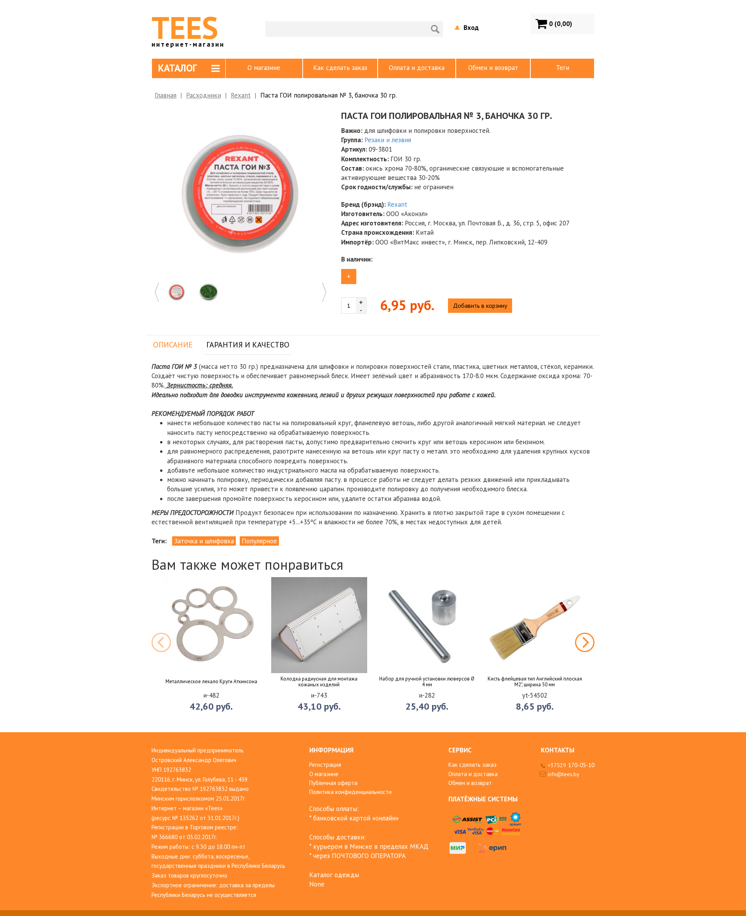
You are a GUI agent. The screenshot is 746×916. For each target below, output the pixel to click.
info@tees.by (563, 774)
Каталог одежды (334, 875)
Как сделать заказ (340, 67)
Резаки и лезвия (387, 140)
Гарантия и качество (247, 345)
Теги (562, 67)
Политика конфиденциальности (350, 792)
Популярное (259, 541)
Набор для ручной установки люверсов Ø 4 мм (426, 681)
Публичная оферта (333, 783)
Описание (173, 345)
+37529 (571, 765)
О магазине (264, 67)
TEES (188, 27)
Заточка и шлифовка (204, 541)
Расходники (203, 95)
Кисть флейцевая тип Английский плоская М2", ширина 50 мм (535, 681)
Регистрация (325, 764)
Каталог (177, 68)
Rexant (241, 95)
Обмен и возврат (493, 67)
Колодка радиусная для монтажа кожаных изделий (319, 681)
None (316, 884)
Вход (471, 27)
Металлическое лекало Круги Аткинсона (211, 681)
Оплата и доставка (416, 67)
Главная (165, 95)
